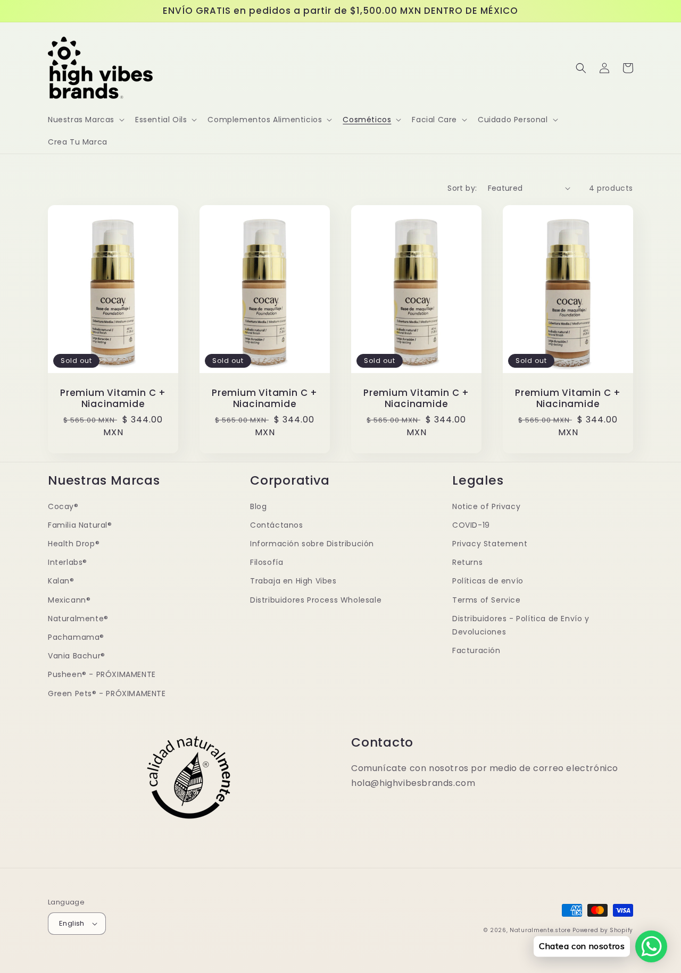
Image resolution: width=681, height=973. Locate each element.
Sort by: (462, 188)
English (72, 923)
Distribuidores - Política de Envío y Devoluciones (520, 625)
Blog (258, 506)
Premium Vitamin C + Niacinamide (113, 398)
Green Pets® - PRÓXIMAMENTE (107, 693)
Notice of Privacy (486, 506)
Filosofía (266, 562)
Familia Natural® (80, 525)
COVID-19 (471, 525)
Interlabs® (67, 562)
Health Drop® (73, 543)
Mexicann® (69, 600)
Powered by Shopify (602, 930)
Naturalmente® (78, 618)
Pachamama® (76, 637)
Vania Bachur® (76, 655)
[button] (85, 119)
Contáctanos (276, 525)
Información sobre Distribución (312, 543)
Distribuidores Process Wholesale (315, 600)
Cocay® (63, 506)
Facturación (476, 650)
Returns (467, 562)
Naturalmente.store (540, 930)
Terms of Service (486, 600)
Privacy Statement (489, 543)
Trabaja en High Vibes (293, 581)
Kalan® (61, 581)
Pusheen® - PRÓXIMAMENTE (102, 674)
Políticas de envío (488, 581)
